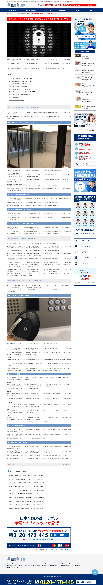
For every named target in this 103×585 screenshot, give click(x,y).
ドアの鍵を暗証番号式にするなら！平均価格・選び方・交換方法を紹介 (27, 479)
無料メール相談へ (85, 233)
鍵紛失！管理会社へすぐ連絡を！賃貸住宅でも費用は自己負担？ (25, 505)
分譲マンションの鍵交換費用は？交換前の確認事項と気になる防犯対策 (27, 497)
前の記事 (12, 464)
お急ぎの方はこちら (85, 36)
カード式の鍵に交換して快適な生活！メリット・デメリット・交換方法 (27, 486)
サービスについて (85, 246)
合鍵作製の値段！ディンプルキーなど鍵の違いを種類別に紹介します (26, 475)
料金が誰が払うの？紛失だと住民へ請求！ (20, 89)
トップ (9, 564)
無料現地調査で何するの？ (67, 565)
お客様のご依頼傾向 (27, 564)
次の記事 (65, 464)
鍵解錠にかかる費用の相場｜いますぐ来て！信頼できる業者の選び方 (26, 508)
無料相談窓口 (37, 565)
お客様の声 (85, 252)
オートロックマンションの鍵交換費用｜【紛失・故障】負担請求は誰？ (27, 490)
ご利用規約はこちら (92, 130)
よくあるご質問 (85, 257)
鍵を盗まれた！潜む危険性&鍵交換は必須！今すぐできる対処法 (25, 493)
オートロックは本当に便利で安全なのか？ (20, 94)
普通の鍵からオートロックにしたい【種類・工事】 (22, 92)
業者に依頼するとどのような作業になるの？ (20, 81)
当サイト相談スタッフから (13, 567)
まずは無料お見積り (85, 124)
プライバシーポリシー (12, 565)
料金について (85, 240)
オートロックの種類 (14, 97)
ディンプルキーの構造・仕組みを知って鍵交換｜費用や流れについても (27, 482)
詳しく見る (85, 164)
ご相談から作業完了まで (39, 564)
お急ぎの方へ (45, 565)
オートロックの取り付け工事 (16, 100)
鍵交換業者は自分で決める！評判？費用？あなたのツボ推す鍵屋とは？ (27, 501)
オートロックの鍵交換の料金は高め (18, 83)
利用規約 (22, 565)
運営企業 (85, 263)
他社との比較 (57, 564)
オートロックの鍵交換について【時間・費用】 (21, 78)
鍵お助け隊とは (17, 564)
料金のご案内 (49, 564)
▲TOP (95, 572)
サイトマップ (29, 565)
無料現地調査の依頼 (55, 565)
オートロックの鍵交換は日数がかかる (19, 86)
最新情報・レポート (80, 565)
